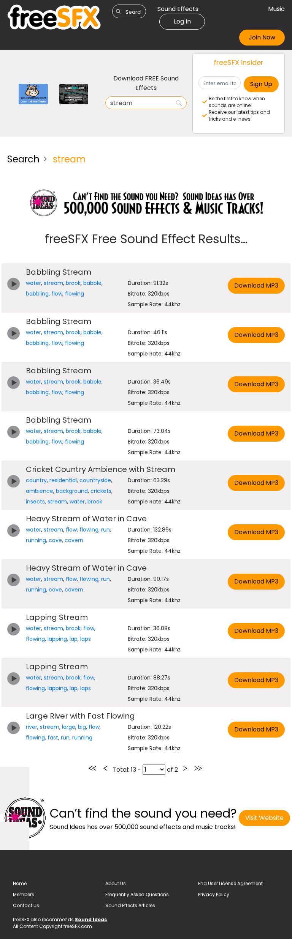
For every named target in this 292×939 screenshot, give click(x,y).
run (105, 529)
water (33, 283)
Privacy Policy (213, 894)
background (72, 491)
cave (55, 540)
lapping (57, 639)
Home (20, 883)
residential (63, 480)
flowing (74, 293)
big (82, 727)
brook (73, 283)
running (36, 540)
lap (74, 639)
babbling (37, 293)
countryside (95, 480)
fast (53, 737)
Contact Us (26, 905)
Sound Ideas (91, 919)
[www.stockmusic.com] (74, 93)
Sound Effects (177, 9)
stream (53, 283)
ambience (39, 491)
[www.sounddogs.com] (33, 93)
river (31, 727)
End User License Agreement (230, 883)
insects (35, 501)
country (36, 480)
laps (85, 639)
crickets (100, 491)
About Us (115, 883)
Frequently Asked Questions (137, 894)
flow (56, 293)
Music (276, 9)
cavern (74, 540)
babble (92, 283)
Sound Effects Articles (130, 905)
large (68, 727)
